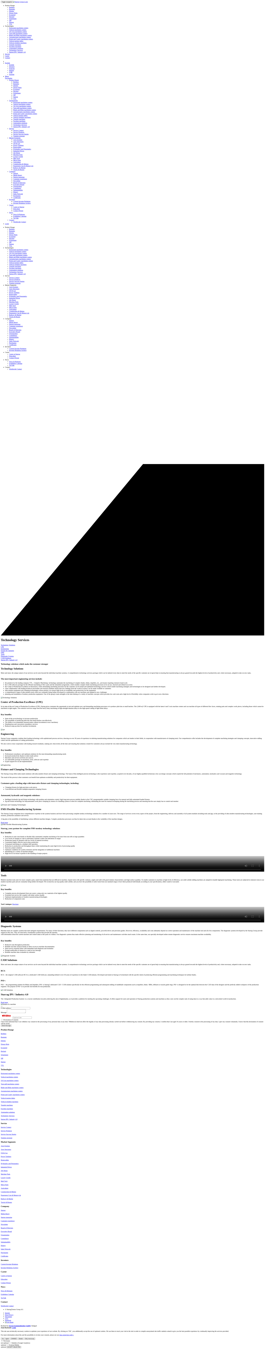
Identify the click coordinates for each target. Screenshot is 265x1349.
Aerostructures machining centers (20, 37)
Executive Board (18, 184)
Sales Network (18, 194)
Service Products (18, 132)
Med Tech (16, 158)
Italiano (11, 70)
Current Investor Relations (21, 201)
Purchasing (16, 196)
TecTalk (16, 218)
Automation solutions (16, 48)
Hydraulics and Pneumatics (22, 149)
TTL (10, 24)
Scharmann (12, 18)
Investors (12, 199)
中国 (10, 72)
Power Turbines (18, 145)
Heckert (11, 17)
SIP (10, 20)
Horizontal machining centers (18, 28)
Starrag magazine (19, 177)
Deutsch (11, 67)
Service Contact (18, 130)
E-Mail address (6, 1008)
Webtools (8, 1320)
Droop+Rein (13, 13)
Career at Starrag (18, 207)
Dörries (11, 11)
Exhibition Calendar (19, 216)
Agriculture (17, 162)
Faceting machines (15, 46)
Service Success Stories (21, 134)
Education (16, 209)
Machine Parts (18, 155)
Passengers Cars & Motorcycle (23, 166)
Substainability (18, 190)
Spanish (11, 74)
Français (12, 68)
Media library (17, 175)
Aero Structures (18, 142)
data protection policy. (66, 1335)
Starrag (11, 22)
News (11, 212)
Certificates (17, 198)
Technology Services (16, 50)
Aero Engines (17, 140)
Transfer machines (15, 45)
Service (7, 54)
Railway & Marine (19, 168)
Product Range (14, 80)
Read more (4, 822)
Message (4, 1012)
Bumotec (12, 9)
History (15, 192)
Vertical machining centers (17, 30)
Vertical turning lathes (16, 41)
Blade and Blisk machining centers (20, 35)
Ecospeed (12, 15)
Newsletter (16, 181)
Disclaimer (8, 1317)
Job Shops (16, 153)
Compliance (17, 188)
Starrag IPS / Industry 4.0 (17, 52)
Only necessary (29, 1338)
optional (3, 1345)
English (7, 63)
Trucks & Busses (18, 170)
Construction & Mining (20, 164)
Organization (17, 186)
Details (21, 1338)
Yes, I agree (5, 1338)
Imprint (7, 1313)
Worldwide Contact (19, 222)
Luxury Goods (18, 156)
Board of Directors (19, 183)
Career (7, 56)
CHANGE (14, 1338)
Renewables (17, 147)
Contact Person (18, 211)
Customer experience (20, 179)
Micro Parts (17, 160)
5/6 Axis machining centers (18, 32)
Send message (6, 1025)
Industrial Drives (18, 151)
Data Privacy (9, 1315)
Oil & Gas (16, 143)
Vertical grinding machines (17, 43)
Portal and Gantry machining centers (21, 39)
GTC (6, 1318)
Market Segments (14, 138)
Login (7, 224)
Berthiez (12, 7)
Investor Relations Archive (22, 203)
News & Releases (19, 214)
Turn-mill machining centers (18, 33)
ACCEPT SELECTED (13, 1347)
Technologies (13, 100)
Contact (7, 58)
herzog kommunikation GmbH (20, 1326)
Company (12, 171)
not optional (5, 1343)
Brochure (15, 904)
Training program (19, 136)
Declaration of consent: (10, 1020)
